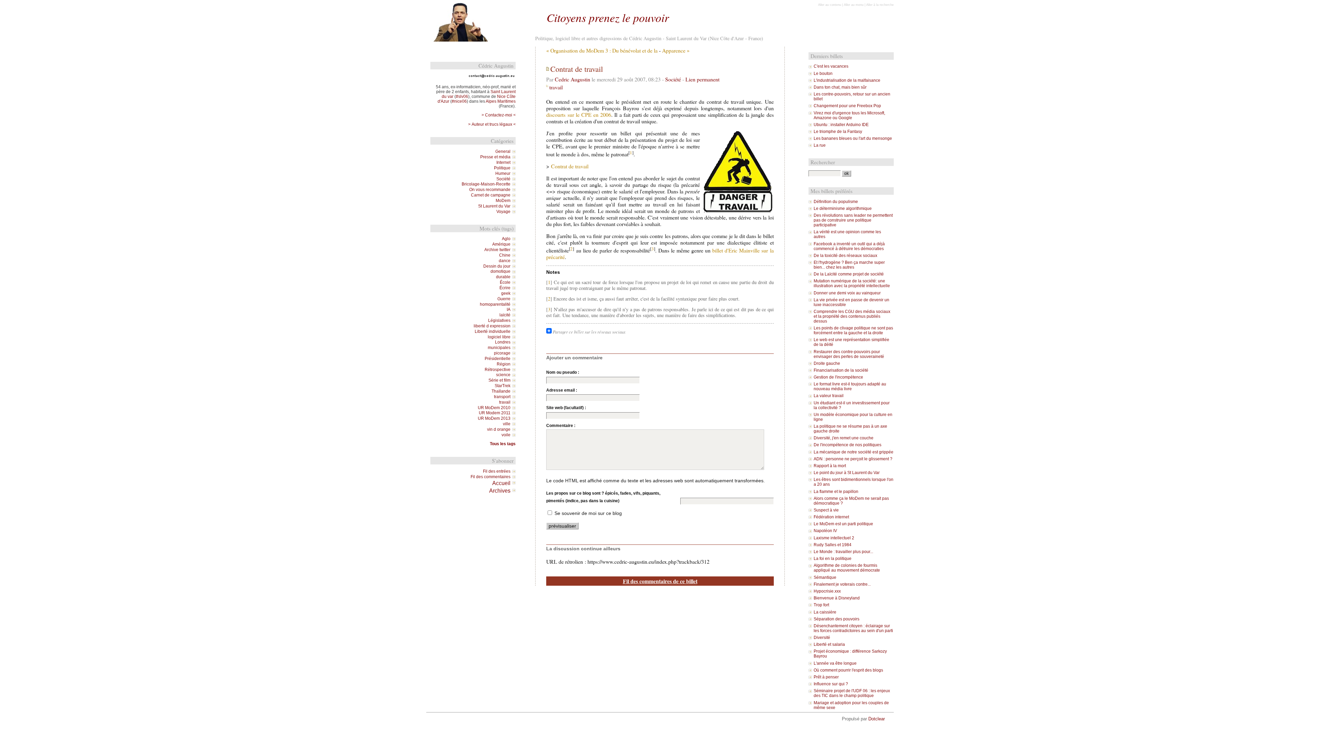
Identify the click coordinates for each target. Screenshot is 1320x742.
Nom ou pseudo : (562, 372)
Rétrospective (497, 369)
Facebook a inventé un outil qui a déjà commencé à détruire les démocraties (849, 246)
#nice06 (459, 101)
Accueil (501, 483)
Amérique (501, 244)
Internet (503, 162)
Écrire (504, 287)
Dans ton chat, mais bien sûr (840, 87)
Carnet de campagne (490, 195)
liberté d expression (492, 326)
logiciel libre (499, 337)
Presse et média (495, 157)
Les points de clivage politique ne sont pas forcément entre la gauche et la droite (853, 330)
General (502, 151)
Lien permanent (702, 79)
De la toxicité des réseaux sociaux (845, 255)
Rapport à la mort (830, 465)
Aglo (506, 238)
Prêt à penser (826, 677)
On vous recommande (489, 189)
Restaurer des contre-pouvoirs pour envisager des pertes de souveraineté (849, 354)
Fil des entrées (496, 471)
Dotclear (876, 718)
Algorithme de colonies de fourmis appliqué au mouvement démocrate (847, 568)
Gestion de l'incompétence (838, 377)
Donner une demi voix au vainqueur (847, 293)
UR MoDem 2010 (494, 407)
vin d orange (498, 429)
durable (503, 276)
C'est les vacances (831, 66)
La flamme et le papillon (836, 491)
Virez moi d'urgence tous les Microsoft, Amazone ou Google (849, 115)
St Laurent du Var (494, 206)
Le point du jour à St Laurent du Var (847, 472)
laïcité (504, 315)
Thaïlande (501, 391)
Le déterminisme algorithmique (843, 208)
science (503, 374)
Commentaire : (560, 425)
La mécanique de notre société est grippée (853, 452)
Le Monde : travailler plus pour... (843, 551)
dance (504, 260)
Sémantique (825, 577)
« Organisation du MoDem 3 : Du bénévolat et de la (602, 50)
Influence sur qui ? (831, 684)
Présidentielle (497, 358)
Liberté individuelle (492, 331)
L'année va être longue (835, 663)
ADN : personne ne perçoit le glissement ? (853, 459)
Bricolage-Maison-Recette (486, 184)
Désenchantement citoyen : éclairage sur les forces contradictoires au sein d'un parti (853, 628)
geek (505, 293)
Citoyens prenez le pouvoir (608, 17)
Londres (502, 342)
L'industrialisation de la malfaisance (847, 80)
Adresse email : (561, 390)
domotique (500, 271)
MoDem (503, 200)
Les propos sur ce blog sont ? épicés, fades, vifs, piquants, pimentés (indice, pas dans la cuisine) (603, 497)
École (505, 282)
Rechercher (823, 162)
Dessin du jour (496, 266)
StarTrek (502, 385)
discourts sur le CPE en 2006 (578, 114)
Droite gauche (827, 363)
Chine (504, 255)
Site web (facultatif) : (566, 407)
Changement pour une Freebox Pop (847, 105)
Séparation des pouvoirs (836, 619)
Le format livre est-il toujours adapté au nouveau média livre (850, 386)
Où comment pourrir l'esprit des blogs (848, 670)
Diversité (822, 637)
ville (506, 423)
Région (503, 364)
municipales (499, 347)
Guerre (503, 298)
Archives (499, 490)
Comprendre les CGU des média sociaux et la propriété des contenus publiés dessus (852, 316)
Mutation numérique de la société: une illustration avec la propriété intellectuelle (852, 283)
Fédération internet (831, 517)
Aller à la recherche (880, 5)
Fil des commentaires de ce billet (660, 581)
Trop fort (821, 605)
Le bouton (823, 73)
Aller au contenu (829, 5)
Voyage (503, 211)
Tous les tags (503, 443)
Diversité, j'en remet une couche (843, 438)
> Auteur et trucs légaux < (492, 124)
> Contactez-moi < (499, 115)
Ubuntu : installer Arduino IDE (841, 124)
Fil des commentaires (490, 476)
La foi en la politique (832, 558)
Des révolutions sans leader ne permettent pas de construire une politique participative (853, 220)
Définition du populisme (836, 201)
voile (506, 434)
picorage (502, 353)
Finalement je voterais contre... (842, 584)
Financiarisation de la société (841, 370)
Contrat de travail (569, 166)
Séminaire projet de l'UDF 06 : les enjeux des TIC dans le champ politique (852, 693)
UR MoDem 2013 (494, 418)
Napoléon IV (825, 530)
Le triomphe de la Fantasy (838, 131)
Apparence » (676, 50)
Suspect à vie (826, 510)
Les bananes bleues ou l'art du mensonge (853, 138)
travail (556, 87)
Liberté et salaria (829, 644)
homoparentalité (495, 304)
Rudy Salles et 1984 (832, 544)
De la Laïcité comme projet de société (849, 274)
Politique (502, 168)
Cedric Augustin (572, 79)
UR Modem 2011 (494, 413)
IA (508, 309)
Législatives (499, 320)
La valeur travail (829, 395)
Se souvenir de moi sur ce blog (588, 513)
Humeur (502, 173)
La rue (820, 145)
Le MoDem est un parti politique (843, 523)
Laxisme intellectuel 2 (834, 538)
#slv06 (462, 96)
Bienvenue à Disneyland (837, 598)
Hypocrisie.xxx (827, 591)
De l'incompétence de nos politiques (847, 444)
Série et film (499, 380)
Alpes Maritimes (501, 101)
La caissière (825, 612)
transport (502, 396)
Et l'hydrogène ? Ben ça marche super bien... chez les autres (849, 265)
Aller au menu (854, 5)
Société (673, 79)
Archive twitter (497, 249)
